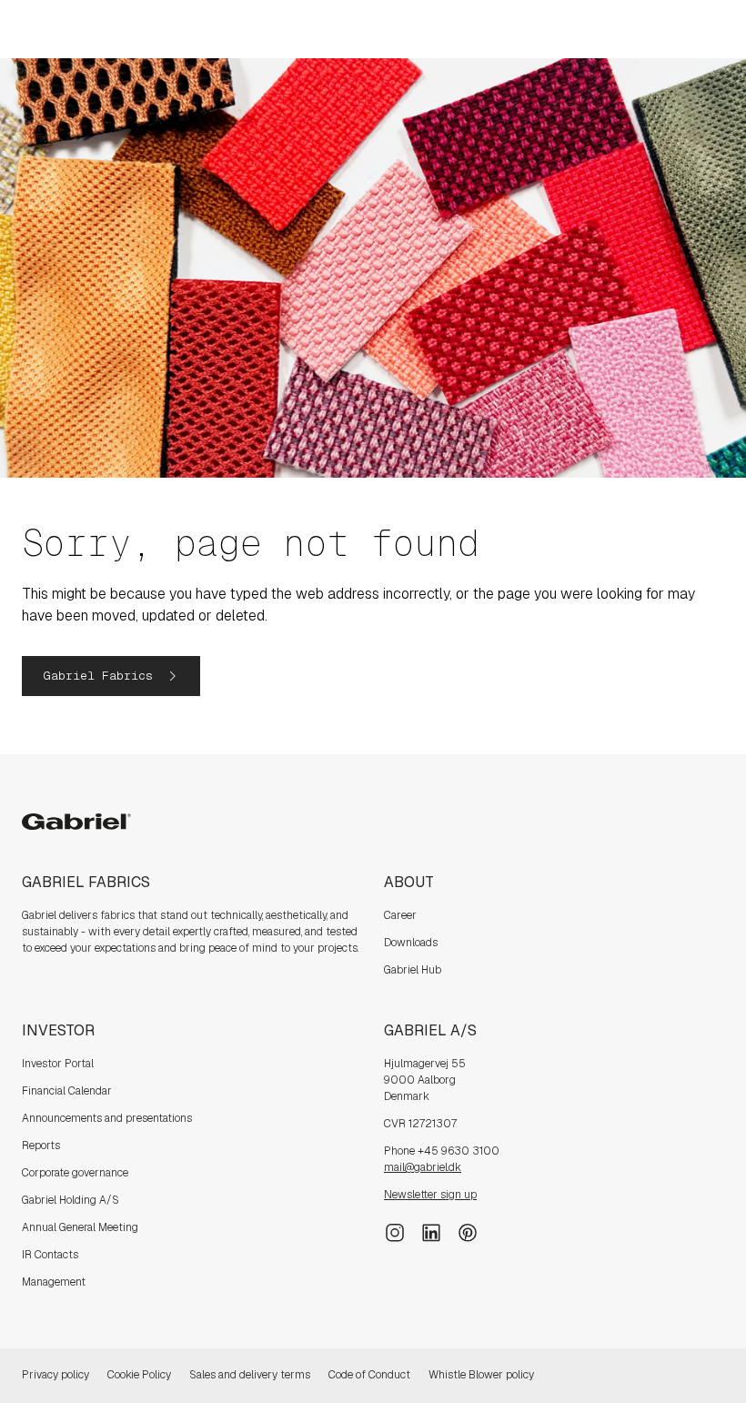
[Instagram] (395, 1231)
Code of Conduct (369, 1375)
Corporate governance (75, 1173)
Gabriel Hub (412, 970)
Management (54, 1282)
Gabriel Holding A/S (70, 1200)
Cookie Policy (139, 1375)
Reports (41, 1145)
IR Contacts (50, 1254)
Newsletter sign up (430, 1194)
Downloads (411, 942)
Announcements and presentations (107, 1118)
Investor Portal (58, 1063)
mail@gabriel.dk (422, 1167)
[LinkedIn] (431, 1231)
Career (400, 915)
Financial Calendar (67, 1091)
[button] (111, 676)
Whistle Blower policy (481, 1375)
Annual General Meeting (80, 1227)
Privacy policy (55, 1375)
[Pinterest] (468, 1231)
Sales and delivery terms (249, 1375)
